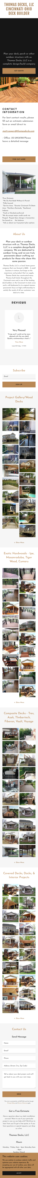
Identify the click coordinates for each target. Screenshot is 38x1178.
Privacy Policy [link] (11, 1103)
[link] (19, 14)
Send (19, 1094)
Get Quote (19, 71)
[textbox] (19, 376)
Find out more (19, 159)
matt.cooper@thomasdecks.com (18, 131)
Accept (19, 1173)
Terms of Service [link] (22, 1103)
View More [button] (19, 342)
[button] (19, 542)
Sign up (19, 384)
